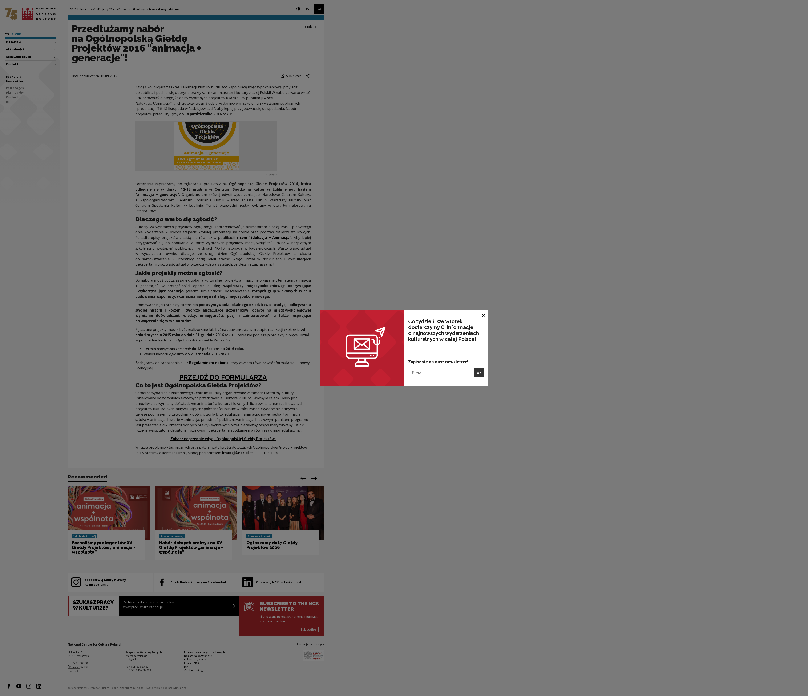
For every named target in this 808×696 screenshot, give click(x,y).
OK (479, 373)
